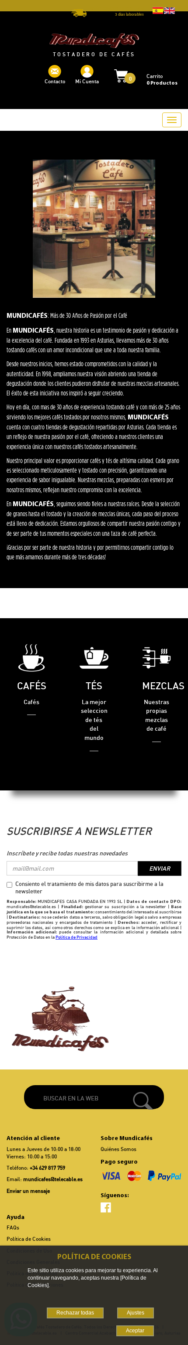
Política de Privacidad (76, 937)
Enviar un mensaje (28, 1191)
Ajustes (135, 1313)
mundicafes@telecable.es (53, 1179)
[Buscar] (143, 1101)
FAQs (13, 1227)
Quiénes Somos (118, 1149)
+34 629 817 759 (47, 1168)
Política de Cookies (29, 1239)
